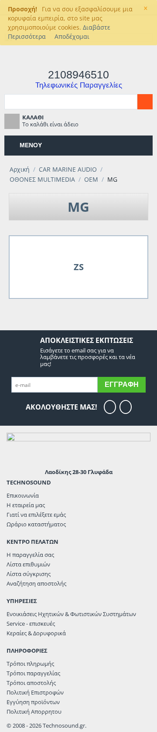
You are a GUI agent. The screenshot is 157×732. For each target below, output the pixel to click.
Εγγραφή (122, 384)
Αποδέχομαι (72, 36)
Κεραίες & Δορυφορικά (36, 633)
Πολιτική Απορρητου (34, 711)
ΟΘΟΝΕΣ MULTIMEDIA (42, 179)
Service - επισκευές (31, 623)
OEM (91, 179)
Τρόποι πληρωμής (30, 664)
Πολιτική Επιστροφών (35, 692)
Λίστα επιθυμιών (28, 564)
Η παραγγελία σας (30, 555)
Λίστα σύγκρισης (29, 574)
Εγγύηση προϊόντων (33, 702)
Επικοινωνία (23, 495)
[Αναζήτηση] (145, 101)
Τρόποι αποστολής (31, 683)
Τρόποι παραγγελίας (33, 673)
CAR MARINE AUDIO (68, 169)
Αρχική (20, 169)
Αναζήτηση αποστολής (36, 583)
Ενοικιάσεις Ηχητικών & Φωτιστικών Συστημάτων (71, 614)
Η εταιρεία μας (26, 505)
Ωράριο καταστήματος (36, 524)
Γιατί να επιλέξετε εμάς (36, 514)
